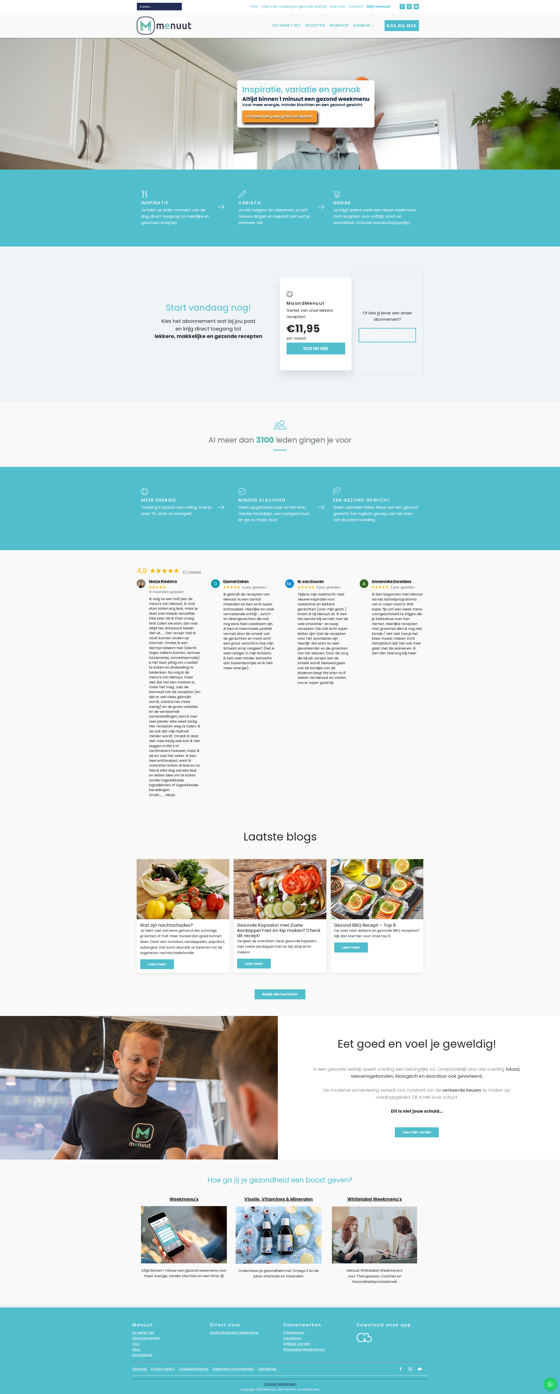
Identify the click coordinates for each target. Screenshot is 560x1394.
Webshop (339, 25)
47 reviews (191, 571)
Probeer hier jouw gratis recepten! (279, 116)
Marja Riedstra (163, 581)
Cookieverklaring (193, 1369)
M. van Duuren (311, 581)
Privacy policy (163, 1369)
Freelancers (293, 1332)
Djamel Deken (236, 581)
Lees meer (157, 964)
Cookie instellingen (280, 1384)
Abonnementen (146, 1338)
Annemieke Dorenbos (391, 581)
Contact (355, 6)
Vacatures (292, 1338)
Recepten (315, 25)
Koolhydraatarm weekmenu (234, 1332)
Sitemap (139, 1369)
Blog (136, 1349)
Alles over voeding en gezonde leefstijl (293, 6)
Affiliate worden (296, 1343)
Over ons (337, 6)
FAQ (254, 6)
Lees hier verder (416, 1132)
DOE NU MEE (402, 25)
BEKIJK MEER (387, 335)
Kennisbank (142, 1354)
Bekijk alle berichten (280, 994)
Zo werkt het (286, 25)
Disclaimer (268, 1368)
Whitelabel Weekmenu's (304, 1349)
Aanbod (362, 25)
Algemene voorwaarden (233, 1369)
